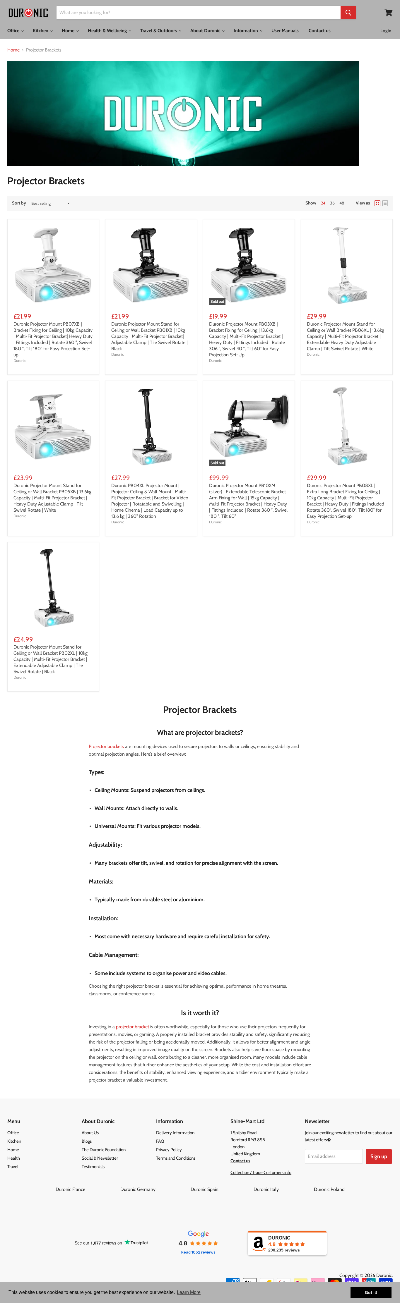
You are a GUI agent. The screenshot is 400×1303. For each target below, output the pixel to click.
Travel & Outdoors (159, 30)
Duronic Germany (154, 1189)
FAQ (160, 1141)
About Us (90, 1132)
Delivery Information (175, 1132)
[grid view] (377, 203)
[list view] (385, 203)
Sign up (378, 1156)
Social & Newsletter (100, 1158)
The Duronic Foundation (104, 1149)
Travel (12, 1166)
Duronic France (87, 1189)
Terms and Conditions (175, 1158)
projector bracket (132, 1026)
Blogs (87, 1141)
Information (246, 30)
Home (69, 30)
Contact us (320, 30)
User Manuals (285, 30)
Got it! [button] (371, 1292)
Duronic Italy (283, 1189)
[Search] (348, 12)
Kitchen (41, 30)
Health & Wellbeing (108, 30)
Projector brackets (106, 746)
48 (341, 203)
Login (385, 30)
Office (13, 30)
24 (323, 203)
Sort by (19, 203)
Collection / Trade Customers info (260, 1172)
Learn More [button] (189, 1292)
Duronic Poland (329, 1189)
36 (332, 203)
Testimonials (93, 1166)
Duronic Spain (221, 1189)
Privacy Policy (169, 1149)
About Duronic (205, 30)
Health (13, 1158)
